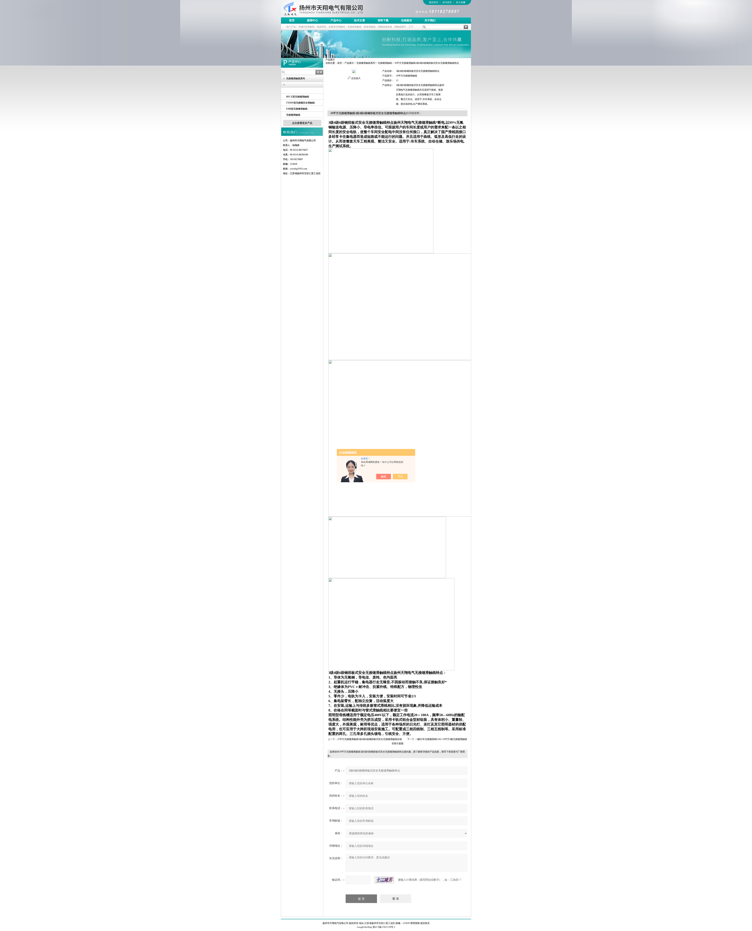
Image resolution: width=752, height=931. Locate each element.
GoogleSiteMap (364, 927)
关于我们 (430, 20)
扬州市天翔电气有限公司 (335, 8)
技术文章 (359, 20)
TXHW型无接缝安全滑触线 (300, 102)
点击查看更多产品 (302, 123)
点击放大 (356, 78)
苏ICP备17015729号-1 (384, 927)
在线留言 (406, 20)
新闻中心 (312, 20)
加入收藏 (460, 2)
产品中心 (336, 20)
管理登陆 (415, 923)
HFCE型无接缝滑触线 (297, 96)
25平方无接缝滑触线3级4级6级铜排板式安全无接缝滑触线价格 (369, 739)
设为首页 (447, 2)
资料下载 (383, 20)
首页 (292, 20)
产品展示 (349, 63)
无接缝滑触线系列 (365, 63)
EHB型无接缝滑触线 (296, 108)
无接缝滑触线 (293, 115)
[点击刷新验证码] (384, 880)
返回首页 (433, 2)
